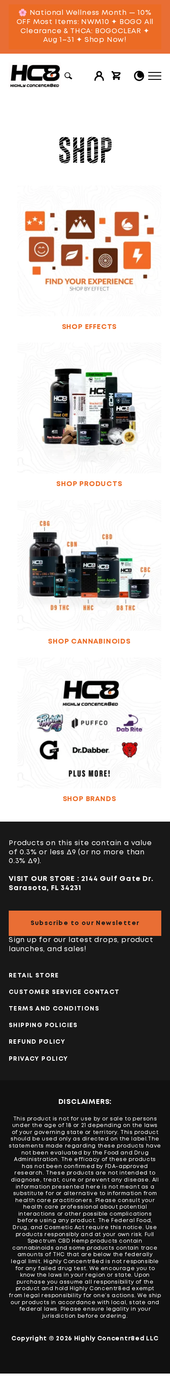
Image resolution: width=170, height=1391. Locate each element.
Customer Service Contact (64, 992)
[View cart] (116, 76)
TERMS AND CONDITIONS (54, 1008)
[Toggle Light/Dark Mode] (139, 76)
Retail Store (34, 975)
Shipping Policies (43, 1025)
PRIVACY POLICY (38, 1059)
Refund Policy (37, 1042)
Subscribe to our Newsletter (85, 923)
